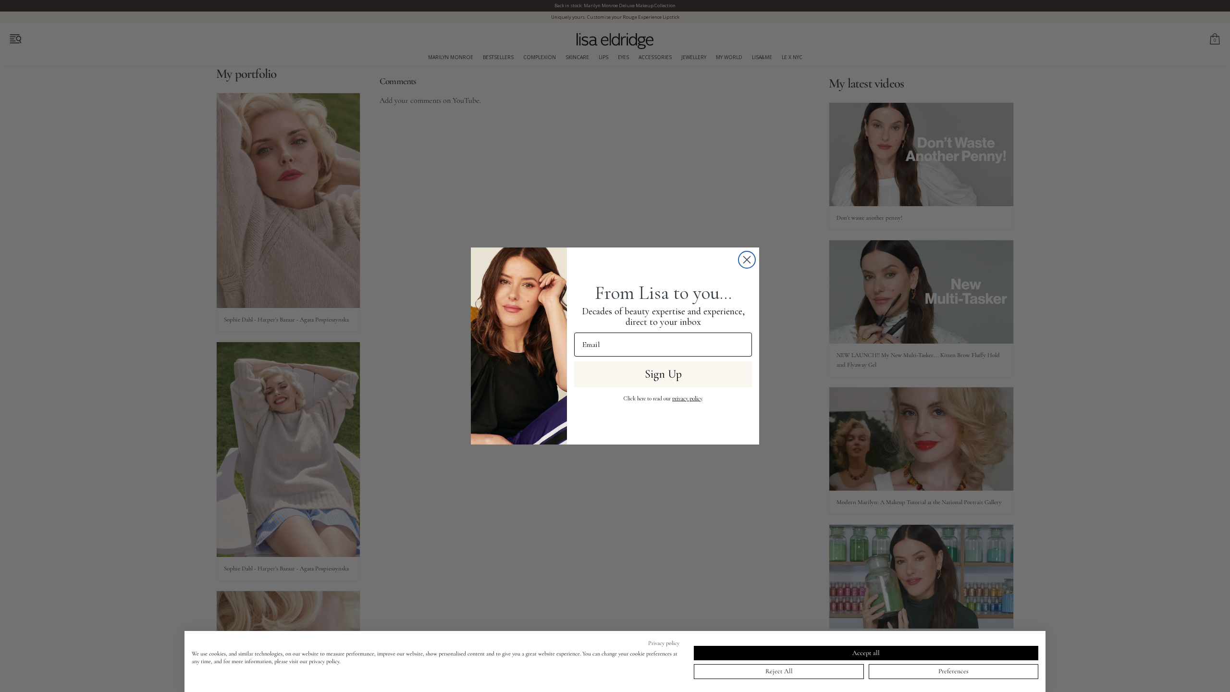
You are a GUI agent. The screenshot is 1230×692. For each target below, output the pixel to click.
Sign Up (663, 374)
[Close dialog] (746, 259)
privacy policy (687, 398)
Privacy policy (663, 643)
